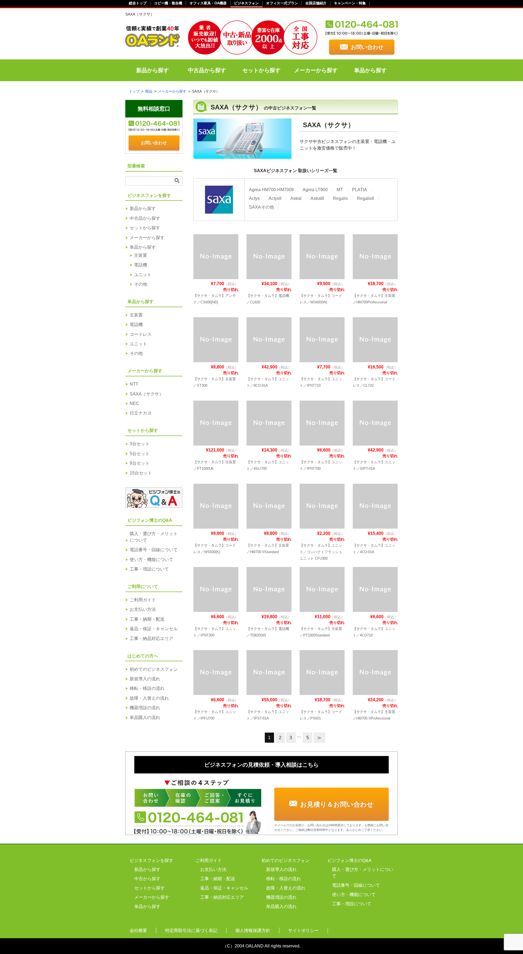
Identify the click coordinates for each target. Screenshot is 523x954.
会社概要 (138, 930)
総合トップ (138, 3)
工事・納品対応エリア (151, 638)
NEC (134, 403)
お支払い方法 (143, 609)
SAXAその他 (261, 207)
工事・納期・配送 (147, 619)
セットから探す (261, 70)
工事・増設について (149, 569)
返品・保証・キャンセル (154, 628)
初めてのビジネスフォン (154, 669)
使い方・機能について (151, 559)
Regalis (340, 198)
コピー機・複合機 (168, 3)
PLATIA (359, 189)
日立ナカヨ (140, 413)
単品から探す (370, 70)
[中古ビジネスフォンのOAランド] (152, 44)
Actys (254, 198)
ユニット (142, 274)
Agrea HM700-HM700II (271, 189)
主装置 (140, 255)
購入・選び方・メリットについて (154, 536)
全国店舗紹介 (316, 3)
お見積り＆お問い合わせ (337, 804)
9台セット (140, 463)
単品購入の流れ (145, 717)
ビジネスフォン (246, 3)
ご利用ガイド (143, 600)
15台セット (141, 473)
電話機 (140, 265)
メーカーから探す (316, 70)
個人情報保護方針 (252, 930)
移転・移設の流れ (147, 688)
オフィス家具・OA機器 (208, 3)
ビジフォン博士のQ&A (349, 860)
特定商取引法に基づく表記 (191, 930)
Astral (296, 198)
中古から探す (147, 878)
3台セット (140, 443)
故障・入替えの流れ (149, 698)
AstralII (317, 198)
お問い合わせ (367, 47)
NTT (134, 384)
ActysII (275, 198)
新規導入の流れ (145, 678)
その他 (140, 284)
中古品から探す (207, 70)
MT (340, 189)
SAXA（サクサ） (146, 394)
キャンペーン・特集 (350, 3)
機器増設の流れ (145, 707)
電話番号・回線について (154, 549)
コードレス (140, 334)
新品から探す (152, 70)
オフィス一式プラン (282, 3)
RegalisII (365, 198)
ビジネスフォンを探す (151, 860)
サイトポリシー (303, 930)
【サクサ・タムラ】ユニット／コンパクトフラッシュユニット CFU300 (321, 551)
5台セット (140, 453)
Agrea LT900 (315, 189)
